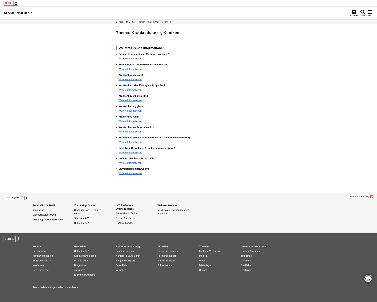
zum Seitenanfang (359, 196)
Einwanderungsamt (84, 275)
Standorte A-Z (81, 218)
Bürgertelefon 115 (42, 260)
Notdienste (38, 265)
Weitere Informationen (130, 58)
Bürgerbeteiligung (125, 260)
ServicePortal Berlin (125, 22)
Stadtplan (246, 270)
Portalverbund (123, 223)
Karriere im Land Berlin (128, 256)
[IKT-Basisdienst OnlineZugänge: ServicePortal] (17, 198)
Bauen (202, 260)
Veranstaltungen (166, 260)
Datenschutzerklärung (44, 215)
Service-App (39, 251)
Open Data (121, 265)
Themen (141, 22)
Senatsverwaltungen (85, 256)
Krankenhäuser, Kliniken (159, 22)
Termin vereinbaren (43, 256)
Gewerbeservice (41, 270)
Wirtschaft (246, 260)
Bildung (203, 270)
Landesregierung (125, 251)
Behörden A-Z (81, 223)
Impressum (38, 210)
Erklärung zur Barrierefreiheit (48, 219)
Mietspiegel (205, 265)
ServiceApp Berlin (125, 218)
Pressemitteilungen (167, 251)
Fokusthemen (164, 265)
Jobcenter (79, 270)
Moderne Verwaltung (210, 251)
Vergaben (121, 270)
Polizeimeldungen (167, 256)
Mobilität (203, 256)
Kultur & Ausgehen (251, 251)
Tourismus (246, 256)
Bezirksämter (81, 260)
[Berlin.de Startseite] (11, 3)
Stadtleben (246, 265)
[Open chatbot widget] (368, 279)
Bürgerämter (80, 265)
